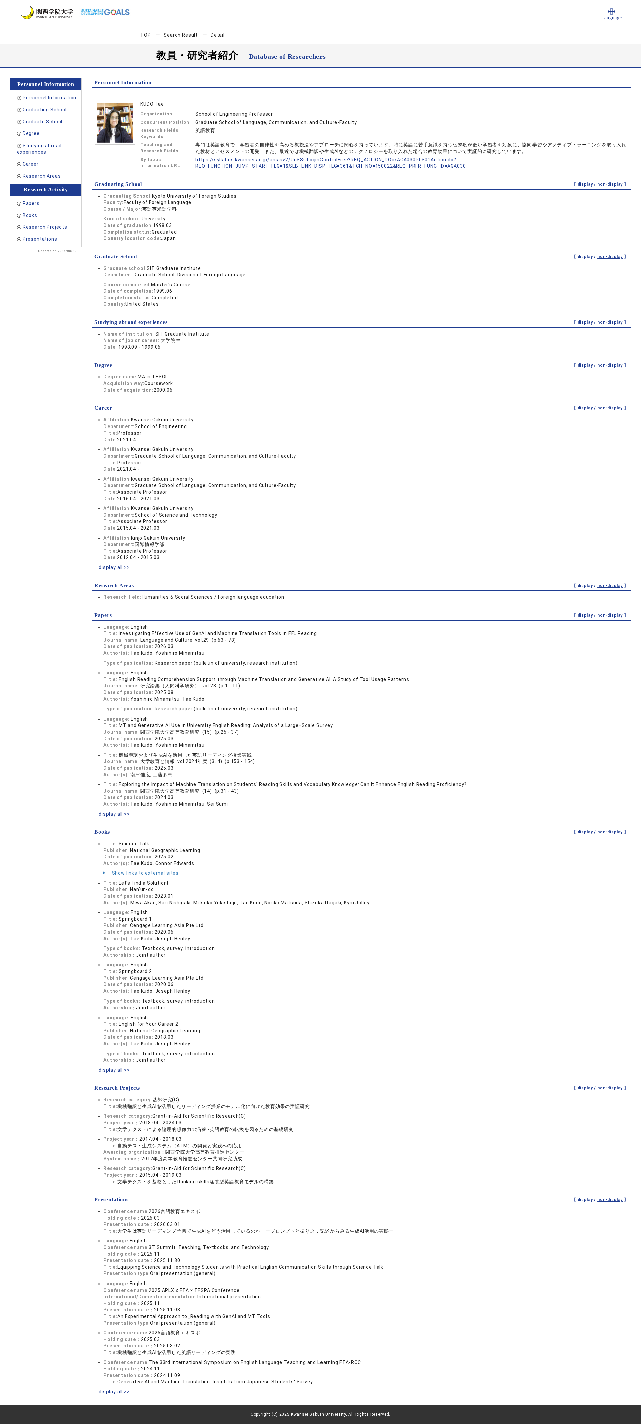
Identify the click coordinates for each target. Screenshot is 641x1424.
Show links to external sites (145, 873)
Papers (31, 203)
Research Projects (45, 227)
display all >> (114, 567)
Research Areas (42, 176)
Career (31, 164)
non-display (610, 184)
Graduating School (45, 109)
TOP (145, 35)
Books (30, 215)
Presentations (40, 239)
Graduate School (43, 121)
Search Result (181, 35)
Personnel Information (50, 97)
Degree (31, 133)
